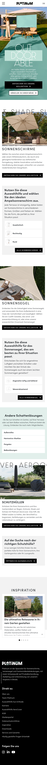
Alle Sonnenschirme (27, 250)
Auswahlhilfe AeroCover (12, 709)
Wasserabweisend (20, 389)
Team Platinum (8, 697)
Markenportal (7, 717)
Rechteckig (17, 233)
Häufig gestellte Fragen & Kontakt (16, 736)
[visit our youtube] (13, 752)
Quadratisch (18, 225)
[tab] (19, 640)
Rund (15, 241)
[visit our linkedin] (8, 752)
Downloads (7, 728)
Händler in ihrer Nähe (22, 93)
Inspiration (6, 725)
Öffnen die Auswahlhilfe (19, 561)
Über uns (5, 694)
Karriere (5, 705)
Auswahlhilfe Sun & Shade (13, 701)
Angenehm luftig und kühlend (25, 380)
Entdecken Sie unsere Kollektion (23, 84)
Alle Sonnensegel (29, 397)
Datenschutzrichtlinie (11, 721)
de (44, 3)
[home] (24, 3)
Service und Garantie (11, 732)
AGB (4, 713)
